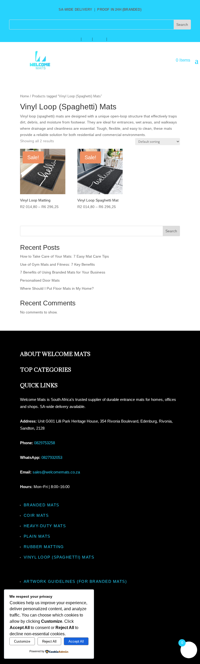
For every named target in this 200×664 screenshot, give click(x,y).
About (114, 39)
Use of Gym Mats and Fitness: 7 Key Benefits (57, 264)
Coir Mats (36, 515)
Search (171, 231)
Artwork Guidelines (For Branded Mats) (75, 581)
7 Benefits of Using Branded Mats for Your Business (62, 272)
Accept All (76, 641)
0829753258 (44, 443)
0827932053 (51, 457)
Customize (22, 641)
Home (24, 96)
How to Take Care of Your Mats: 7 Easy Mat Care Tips (64, 256)
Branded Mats (41, 505)
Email (99, 39)
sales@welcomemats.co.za (56, 472)
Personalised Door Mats (40, 280)
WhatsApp (70, 39)
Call (87, 39)
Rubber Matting (44, 546)
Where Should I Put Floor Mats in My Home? (57, 288)
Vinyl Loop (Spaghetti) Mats (59, 557)
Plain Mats (37, 536)
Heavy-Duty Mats (45, 526)
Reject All (49, 641)
